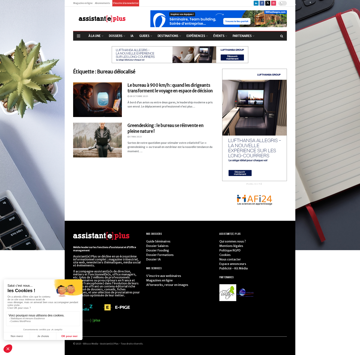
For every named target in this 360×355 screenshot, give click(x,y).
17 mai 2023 (135, 136)
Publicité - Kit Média (233, 268)
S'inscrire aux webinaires (163, 276)
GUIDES (144, 36)
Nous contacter (230, 259)
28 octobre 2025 (138, 96)
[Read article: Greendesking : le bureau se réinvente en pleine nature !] (97, 140)
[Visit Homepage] (99, 19)
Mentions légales (231, 246)
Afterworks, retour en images (167, 285)
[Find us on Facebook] (262, 3)
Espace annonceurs (232, 264)
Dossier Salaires (157, 246)
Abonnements (102, 3)
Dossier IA (153, 259)
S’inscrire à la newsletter (125, 3)
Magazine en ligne (83, 3)
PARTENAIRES (242, 36)
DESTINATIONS (168, 36)
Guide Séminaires (158, 241)
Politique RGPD (230, 250)
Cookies (225, 255)
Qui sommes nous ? (232, 241)
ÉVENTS (218, 36)
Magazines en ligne (159, 280)
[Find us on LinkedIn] (256, 3)
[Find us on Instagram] (273, 3)
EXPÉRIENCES (196, 36)
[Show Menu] (78, 36)
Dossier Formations (160, 255)
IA (132, 36)
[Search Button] (281, 36)
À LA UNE (94, 36)
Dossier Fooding (157, 250)
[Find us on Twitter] (267, 3)
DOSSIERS (115, 36)
